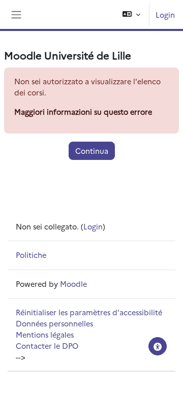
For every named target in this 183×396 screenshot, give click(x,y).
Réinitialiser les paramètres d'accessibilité (89, 312)
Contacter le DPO (47, 345)
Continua (91, 150)
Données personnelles (54, 323)
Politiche (31, 254)
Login (165, 14)
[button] (131, 14)
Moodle (73, 283)
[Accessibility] (157, 346)
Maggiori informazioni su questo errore (83, 111)
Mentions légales (45, 334)
